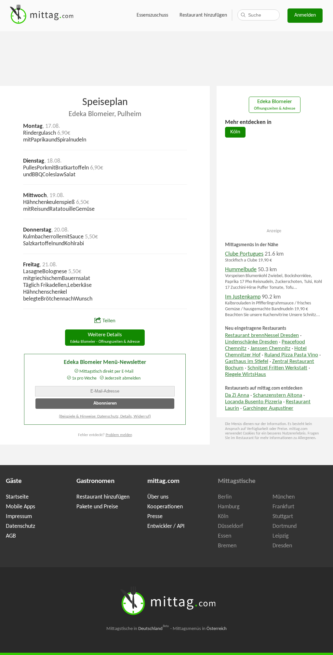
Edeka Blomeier (274, 105)
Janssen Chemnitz (270, 348)
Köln (235, 132)
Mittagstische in (137, 628)
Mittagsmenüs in (200, 628)
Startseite (17, 497)
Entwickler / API (166, 526)
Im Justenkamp (242, 297)
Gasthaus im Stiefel (246, 361)
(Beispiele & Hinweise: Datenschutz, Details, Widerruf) (105, 416)
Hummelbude (241, 270)
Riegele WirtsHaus (245, 374)
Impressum (19, 516)
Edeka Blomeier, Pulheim (105, 114)
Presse (155, 516)
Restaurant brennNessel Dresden (262, 335)
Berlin (225, 497)
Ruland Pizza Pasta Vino (291, 355)
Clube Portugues (244, 254)
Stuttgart (283, 516)
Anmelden (305, 15)
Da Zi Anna (237, 395)
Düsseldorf (230, 526)
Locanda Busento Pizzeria (253, 402)
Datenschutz (20, 526)
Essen (224, 536)
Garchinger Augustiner (268, 408)
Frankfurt (283, 507)
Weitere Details (105, 338)
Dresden (282, 546)
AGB (11, 536)
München (284, 497)
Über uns (157, 497)
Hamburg (228, 507)
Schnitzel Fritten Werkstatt (277, 368)
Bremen (227, 546)
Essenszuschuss (152, 15)
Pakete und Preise (97, 507)
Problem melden (119, 435)
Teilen (108, 321)
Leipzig (280, 536)
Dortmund (285, 526)
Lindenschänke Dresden (251, 342)
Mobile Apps (20, 507)
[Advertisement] (166, 58)
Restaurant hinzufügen (203, 15)
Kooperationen (165, 507)
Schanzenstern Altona (277, 395)
